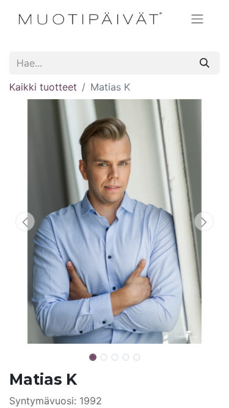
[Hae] (204, 63)
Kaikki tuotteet (43, 87)
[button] (25, 221)
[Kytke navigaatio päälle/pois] (197, 18)
